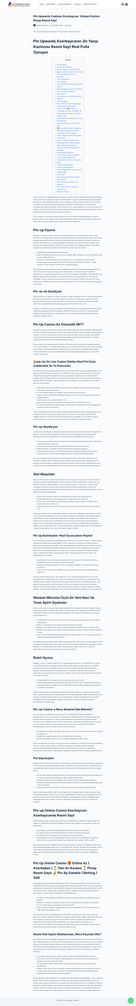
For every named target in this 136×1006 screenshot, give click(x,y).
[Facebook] (122, 4)
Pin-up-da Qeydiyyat (64, 67)
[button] (130, 1000)
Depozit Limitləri (63, 192)
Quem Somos (50, 4)
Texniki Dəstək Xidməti (65, 165)
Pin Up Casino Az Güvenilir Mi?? (68, 69)
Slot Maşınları (62, 82)
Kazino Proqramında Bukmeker (68, 140)
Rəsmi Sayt (61, 174)
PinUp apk (68, 25)
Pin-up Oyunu (62, 64)
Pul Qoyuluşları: (62, 101)
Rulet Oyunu (61, 94)
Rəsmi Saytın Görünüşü (65, 152)
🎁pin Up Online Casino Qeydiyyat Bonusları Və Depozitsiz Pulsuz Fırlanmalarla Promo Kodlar (69, 130)
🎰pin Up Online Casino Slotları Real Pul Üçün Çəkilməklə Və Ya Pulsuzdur (69, 74)
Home (41, 4)
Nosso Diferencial (65, 4)
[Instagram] (126, 4)
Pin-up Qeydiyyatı (63, 79)
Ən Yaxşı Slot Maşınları (65, 167)
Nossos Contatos (90, 4)
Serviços (77, 4)
